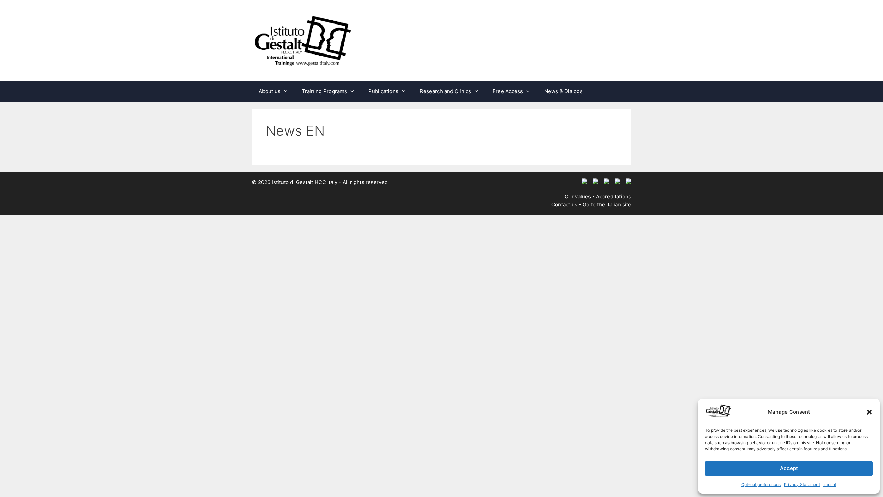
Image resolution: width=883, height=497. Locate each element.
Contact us (564, 204)
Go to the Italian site (607, 204)
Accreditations (613, 196)
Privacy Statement (802, 484)
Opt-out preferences (761, 484)
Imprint (829, 484)
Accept (789, 468)
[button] (869, 412)
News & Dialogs (563, 91)
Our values (578, 196)
